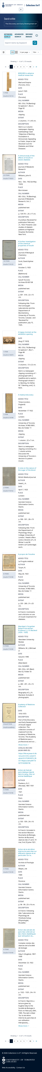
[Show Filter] (4, 52)
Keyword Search (8, 35)
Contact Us (20, 1067)
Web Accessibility (8, 1067)
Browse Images (29, 35)
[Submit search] (35, 43)
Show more (22, 745)
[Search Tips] (36, 35)
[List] (12, 52)
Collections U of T (14, 1053)
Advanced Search (19, 35)
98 (30, 67)
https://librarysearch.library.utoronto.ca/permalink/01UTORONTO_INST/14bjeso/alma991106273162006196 (27, 758)
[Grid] (16, 52)
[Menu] (21, 9)
